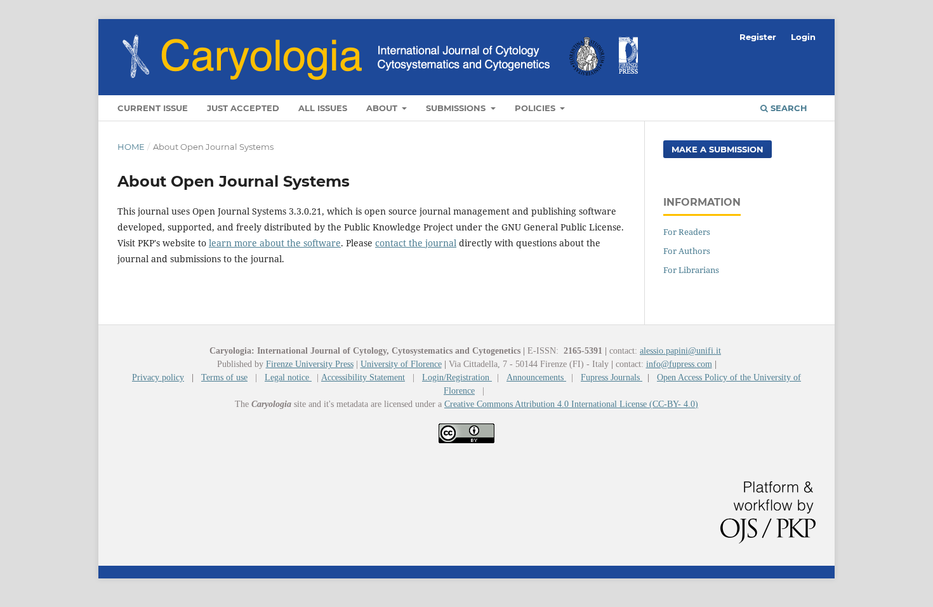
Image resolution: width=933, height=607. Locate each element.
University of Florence (401, 364)
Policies (536, 108)
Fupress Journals (611, 377)
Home (131, 147)
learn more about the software (275, 243)
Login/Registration (457, 377)
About (383, 108)
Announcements (536, 377)
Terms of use (224, 377)
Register (757, 37)
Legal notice (288, 377)
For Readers (686, 231)
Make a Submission (718, 149)
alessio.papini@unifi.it (680, 351)
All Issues (322, 108)
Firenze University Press (310, 364)
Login (803, 37)
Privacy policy (158, 377)
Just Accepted (243, 108)
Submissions (457, 108)
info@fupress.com (679, 364)
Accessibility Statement (363, 377)
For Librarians (691, 270)
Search (787, 108)
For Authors (686, 251)
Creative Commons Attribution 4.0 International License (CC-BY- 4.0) (571, 404)
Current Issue (152, 108)
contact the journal (415, 243)
